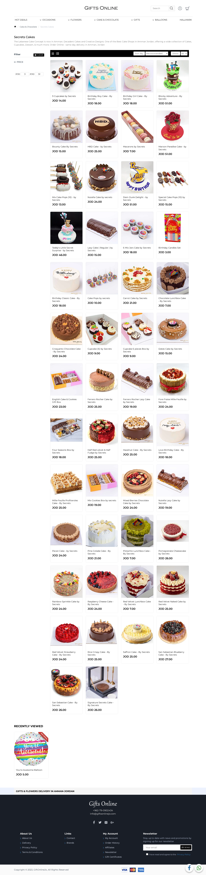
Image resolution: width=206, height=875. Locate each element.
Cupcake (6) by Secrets (100, 348)
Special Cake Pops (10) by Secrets (171, 198)
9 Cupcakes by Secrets (64, 96)
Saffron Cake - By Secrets (136, 652)
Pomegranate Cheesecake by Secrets (172, 552)
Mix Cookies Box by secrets (102, 500)
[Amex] (141, 870)
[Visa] (124, 870)
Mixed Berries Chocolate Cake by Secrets (136, 502)
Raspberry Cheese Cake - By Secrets (101, 603)
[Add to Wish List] (73, 92)
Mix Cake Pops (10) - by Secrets (64, 198)
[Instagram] (106, 822)
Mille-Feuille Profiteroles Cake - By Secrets (65, 502)
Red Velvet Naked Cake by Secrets (172, 603)
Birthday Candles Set (169, 247)
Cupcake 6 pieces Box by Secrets (136, 350)
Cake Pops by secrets (99, 298)
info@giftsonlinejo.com (103, 813)
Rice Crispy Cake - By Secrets (99, 653)
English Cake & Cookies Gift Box (64, 400)
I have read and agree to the (169, 854)
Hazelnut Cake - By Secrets (137, 450)
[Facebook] (94, 822)
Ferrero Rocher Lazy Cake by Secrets (136, 400)
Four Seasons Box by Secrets (63, 451)
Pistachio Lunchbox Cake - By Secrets (137, 552)
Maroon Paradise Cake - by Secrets (172, 148)
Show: (175, 53)
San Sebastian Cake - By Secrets (65, 704)
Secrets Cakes (47, 27)
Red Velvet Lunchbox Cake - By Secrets (137, 603)
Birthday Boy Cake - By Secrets (100, 97)
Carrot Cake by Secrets (135, 298)
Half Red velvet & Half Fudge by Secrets (99, 451)
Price (20, 62)
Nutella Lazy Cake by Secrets (169, 502)
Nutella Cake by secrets (100, 197)
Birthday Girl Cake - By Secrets (135, 97)
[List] (57, 53)
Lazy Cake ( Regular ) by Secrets (100, 249)
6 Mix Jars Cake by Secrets (137, 247)
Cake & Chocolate (28, 27)
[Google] (112, 822)
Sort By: (139, 53)
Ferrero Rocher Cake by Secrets (100, 400)
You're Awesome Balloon (29, 770)
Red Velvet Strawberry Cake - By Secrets (64, 653)
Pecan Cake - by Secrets (64, 551)
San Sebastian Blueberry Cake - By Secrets (171, 653)
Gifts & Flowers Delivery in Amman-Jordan (45, 791)
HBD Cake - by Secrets (99, 146)
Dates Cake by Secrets (170, 348)
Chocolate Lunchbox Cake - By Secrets (172, 299)
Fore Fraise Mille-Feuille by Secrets (172, 400)
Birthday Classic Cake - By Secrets (66, 299)
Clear (40, 55)
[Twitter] (100, 822)
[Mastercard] (133, 870)
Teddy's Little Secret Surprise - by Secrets (63, 249)
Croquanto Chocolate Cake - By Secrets (66, 350)
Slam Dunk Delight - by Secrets (135, 198)
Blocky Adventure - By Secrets (170, 97)
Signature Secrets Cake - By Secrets (101, 704)
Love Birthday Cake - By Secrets (171, 451)
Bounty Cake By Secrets (65, 146)
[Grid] (53, 53)
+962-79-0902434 (103, 810)
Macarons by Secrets (134, 146)
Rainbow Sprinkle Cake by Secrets (65, 603)
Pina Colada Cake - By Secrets (99, 552)
